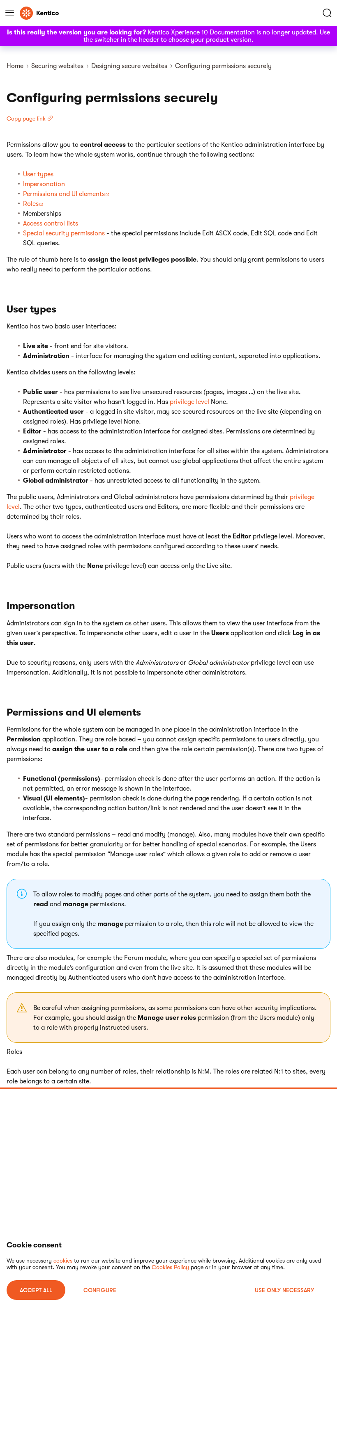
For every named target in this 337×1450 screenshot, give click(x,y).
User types (38, 174)
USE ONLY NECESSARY (284, 1290)
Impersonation (44, 184)
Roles (31, 203)
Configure (99, 1290)
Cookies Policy (170, 1267)
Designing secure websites (129, 66)
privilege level (189, 402)
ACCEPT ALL (36, 1290)
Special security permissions (64, 233)
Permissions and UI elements (64, 194)
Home (15, 66)
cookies (62, 1260)
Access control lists (50, 223)
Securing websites (57, 66)
